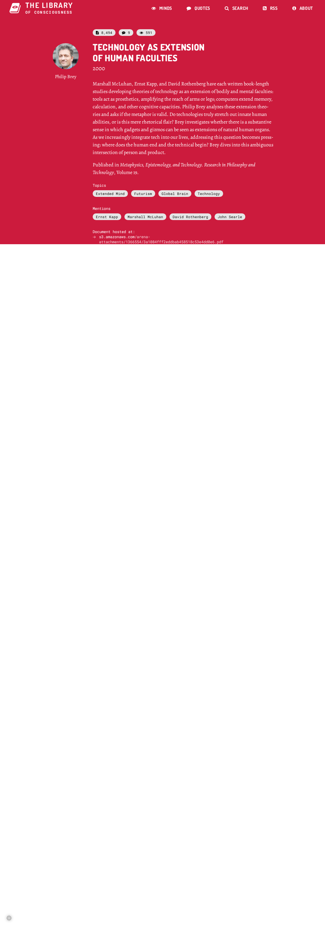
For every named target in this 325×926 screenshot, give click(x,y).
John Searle (230, 216)
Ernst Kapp (107, 216)
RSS (270, 8)
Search (236, 8)
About (302, 8)
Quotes (198, 8)
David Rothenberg (190, 216)
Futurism (143, 193)
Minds (161, 8)
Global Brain (175, 193)
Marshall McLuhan (145, 216)
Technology (209, 193)
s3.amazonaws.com (161, 239)
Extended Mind (110, 193)
